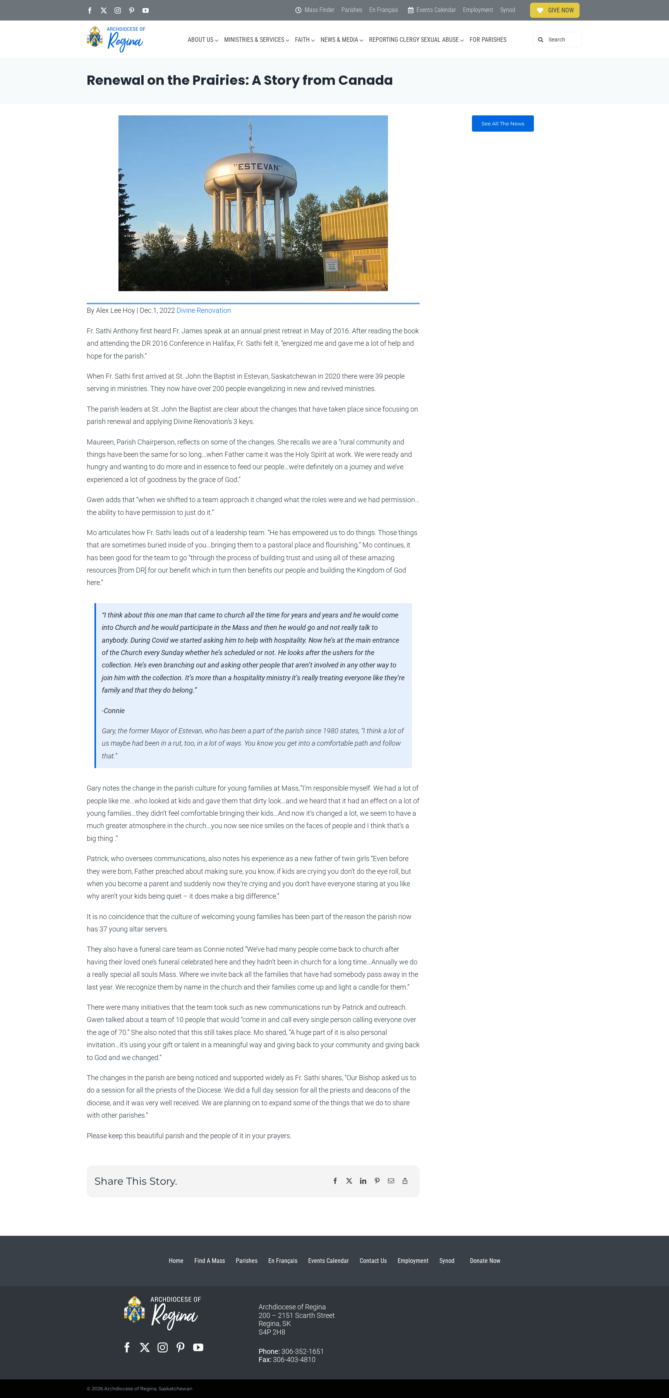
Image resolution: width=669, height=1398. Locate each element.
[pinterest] (132, 10)
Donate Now (485, 1260)
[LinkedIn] (363, 1181)
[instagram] (118, 10)
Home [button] (176, 1260)
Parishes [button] (246, 1260)
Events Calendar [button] (328, 1260)
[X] (349, 1181)
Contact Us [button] (373, 1260)
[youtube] (145, 10)
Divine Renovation (204, 310)
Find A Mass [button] (209, 1260)
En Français (282, 1260)
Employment (413, 1260)
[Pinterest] (377, 1181)
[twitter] (104, 10)
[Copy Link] (405, 1181)
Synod (447, 1260)
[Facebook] (335, 1181)
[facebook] (90, 10)
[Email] (391, 1181)
